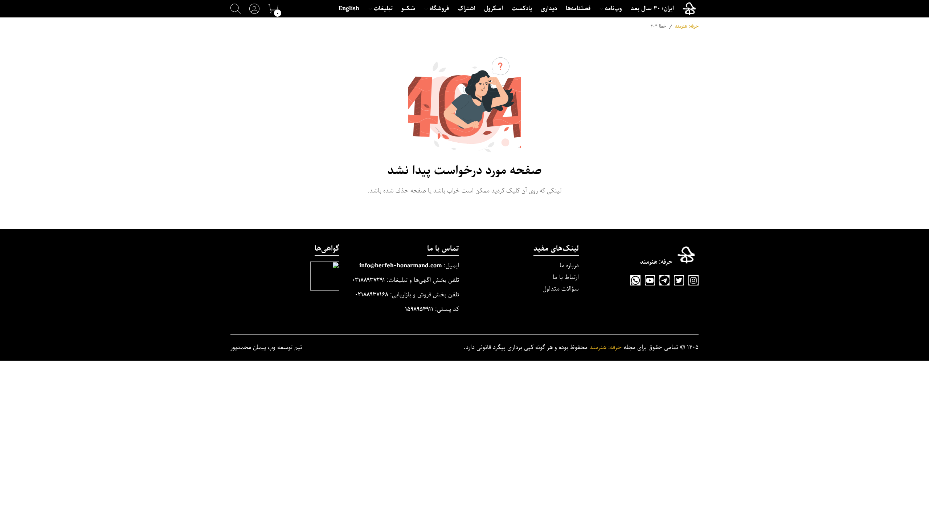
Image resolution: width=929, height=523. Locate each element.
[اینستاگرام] (693, 280)
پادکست (522, 8)
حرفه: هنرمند (687, 26)
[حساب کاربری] (254, 9)
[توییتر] (679, 280)
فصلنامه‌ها (578, 8)
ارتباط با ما (566, 277)
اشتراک (466, 8)
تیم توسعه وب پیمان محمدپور (266, 347)
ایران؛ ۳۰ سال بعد (652, 8)
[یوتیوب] (650, 280)
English (349, 8)
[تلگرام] (664, 280)
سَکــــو (408, 8)
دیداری (549, 8)
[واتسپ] (635, 280)
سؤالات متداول (561, 289)
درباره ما (569, 266)
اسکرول (493, 8)
